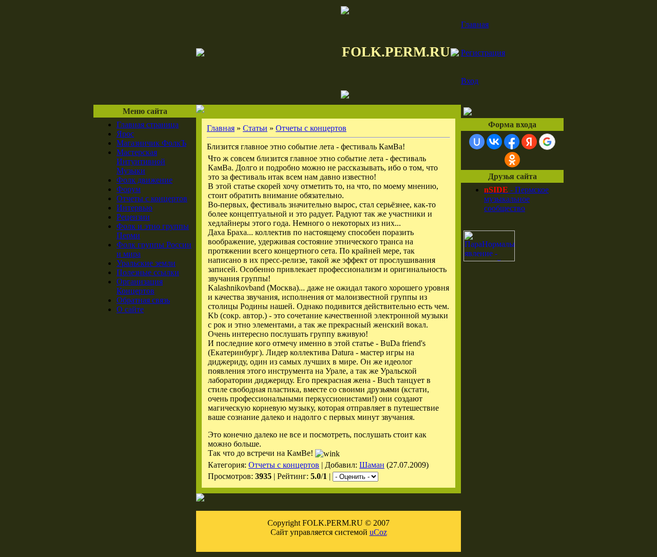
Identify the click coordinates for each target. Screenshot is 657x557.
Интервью (134, 207)
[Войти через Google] (547, 141)
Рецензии (133, 217)
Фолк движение (144, 180)
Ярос (125, 133)
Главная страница (148, 124)
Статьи (255, 128)
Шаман (371, 464)
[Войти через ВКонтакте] (494, 141)
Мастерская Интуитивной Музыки (141, 161)
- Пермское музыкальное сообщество (516, 199)
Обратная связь (143, 300)
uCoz (378, 532)
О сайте (130, 309)
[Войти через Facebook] (511, 141)
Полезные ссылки (148, 272)
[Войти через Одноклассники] (512, 159)
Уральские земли (146, 263)
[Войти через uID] (477, 141)
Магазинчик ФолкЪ (151, 143)
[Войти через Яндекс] (529, 141)
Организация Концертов (140, 286)
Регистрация (483, 52)
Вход (469, 80)
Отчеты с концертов (152, 198)
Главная (475, 24)
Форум (129, 189)
